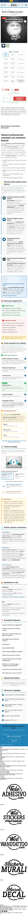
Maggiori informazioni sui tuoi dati (7, 744)
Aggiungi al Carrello (20, 98)
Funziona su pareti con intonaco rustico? (11, 629)
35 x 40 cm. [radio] (6, 68)
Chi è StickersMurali (5, 770)
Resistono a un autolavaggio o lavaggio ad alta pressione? (10, 664)
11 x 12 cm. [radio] (6, 59)
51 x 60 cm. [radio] (13, 72)
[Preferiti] (19, 4)
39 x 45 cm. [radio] (12, 68)
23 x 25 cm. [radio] (6, 63)
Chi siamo (2, 769)
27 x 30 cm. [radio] (13, 63)
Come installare (6, 766)
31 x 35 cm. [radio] (21, 63)
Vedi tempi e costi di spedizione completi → (13, 597)
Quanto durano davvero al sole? (11, 655)
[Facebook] (3, 911)
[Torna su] (1, 914)
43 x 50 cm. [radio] (21, 68)
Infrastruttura (13, 770)
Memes (9, 9)
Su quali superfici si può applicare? (12, 625)
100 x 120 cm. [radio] (13, 81)
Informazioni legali (5, 772)
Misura (14, 51)
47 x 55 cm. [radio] (6, 72)
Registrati (14, 740)
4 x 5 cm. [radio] (6, 55)
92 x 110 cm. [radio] (6, 81)
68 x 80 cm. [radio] (6, 77)
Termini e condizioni (5, 773)
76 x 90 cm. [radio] (13, 77)
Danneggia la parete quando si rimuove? (10, 639)
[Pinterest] (5, 911)
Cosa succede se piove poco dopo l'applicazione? (11, 659)
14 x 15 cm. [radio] (12, 59)
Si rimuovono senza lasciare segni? (12, 669)
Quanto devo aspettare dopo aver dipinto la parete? (11, 634)
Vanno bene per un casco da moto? (12, 673)
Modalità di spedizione (5, 765)
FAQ (1, 766)
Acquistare (3, 764)
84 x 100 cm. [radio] (20, 76)
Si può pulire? (6, 644)
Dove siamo (20, 770)
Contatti (2, 777)
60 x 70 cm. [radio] (21, 72)
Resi (25, 765)
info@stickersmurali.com (6, 778)
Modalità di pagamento (17, 765)
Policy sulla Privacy (17, 736)
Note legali (2, 774)
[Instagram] (1, 911)
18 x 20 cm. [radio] (21, 59)
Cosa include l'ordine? (8, 648)
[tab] (3, 46)
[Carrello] (25, 4)
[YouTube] (6, 911)
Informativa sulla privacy (16, 773)
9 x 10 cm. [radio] (20, 54)
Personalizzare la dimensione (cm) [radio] (20, 81)
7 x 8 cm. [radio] (12, 55)
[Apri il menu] (3, 5)
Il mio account (16, 778)
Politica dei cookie (10, 774)
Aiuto (21, 778)
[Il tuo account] (22, 4)
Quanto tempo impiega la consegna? (12, 651)
